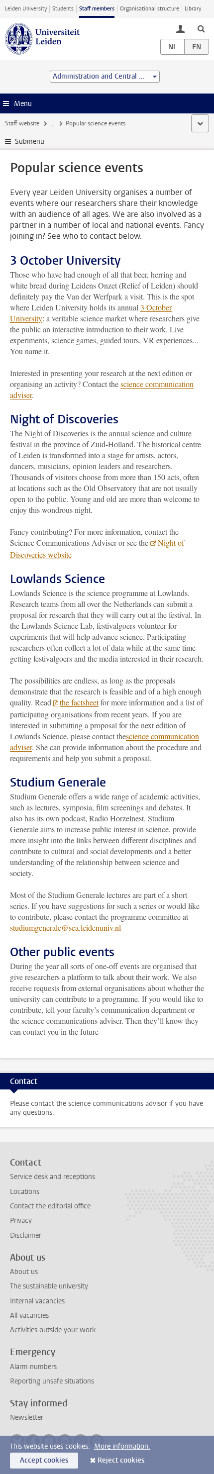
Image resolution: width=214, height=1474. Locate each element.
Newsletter (26, 1417)
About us (24, 1272)
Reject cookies (121, 1460)
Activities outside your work (53, 1330)
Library (193, 8)
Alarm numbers (33, 1367)
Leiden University (26, 8)
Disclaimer (25, 1235)
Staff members (96, 8)
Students (63, 8)
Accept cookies (44, 1460)
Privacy (21, 1220)
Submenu (29, 141)
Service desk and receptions (52, 1176)
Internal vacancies (37, 1301)
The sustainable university (49, 1286)
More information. (122, 1446)
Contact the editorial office (50, 1206)
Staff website (22, 123)
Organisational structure (149, 8)
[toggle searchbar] (201, 28)
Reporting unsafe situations (52, 1381)
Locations (24, 1191)
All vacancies (29, 1315)
